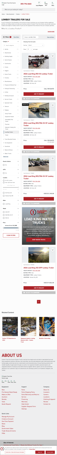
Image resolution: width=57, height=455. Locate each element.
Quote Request (6, 404)
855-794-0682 (26, 4)
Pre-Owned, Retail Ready (9, 392)
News (3, 424)
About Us (46, 390)
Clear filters (16, 37)
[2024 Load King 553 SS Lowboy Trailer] (38, 61)
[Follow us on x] (6, 381)
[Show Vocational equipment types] (3, 146)
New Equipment (10, 14)
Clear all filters (50, 37)
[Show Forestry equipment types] (3, 77)
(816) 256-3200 (36, 76)
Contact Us (46, 404)
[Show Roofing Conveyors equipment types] (3, 95)
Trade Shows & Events (9, 431)
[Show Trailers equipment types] (3, 110)
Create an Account (7, 419)
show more (51, 31)
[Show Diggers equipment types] (3, 70)
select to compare (32, 98)
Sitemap (24, 409)
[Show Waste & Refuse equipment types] (3, 150)
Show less (5, 156)
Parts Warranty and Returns (30, 394)
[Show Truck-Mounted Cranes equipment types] (3, 139)
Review (45, 402)
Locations (46, 397)
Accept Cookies (50, 452)
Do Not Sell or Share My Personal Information (15, 452)
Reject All (40, 452)
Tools (3, 402)
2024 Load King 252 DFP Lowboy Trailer (39, 268)
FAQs (3, 433)
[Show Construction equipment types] (3, 63)
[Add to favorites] (52, 56)
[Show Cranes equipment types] (3, 67)
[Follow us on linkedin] (9, 381)
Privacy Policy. (32, 449)
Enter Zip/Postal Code (10, 182)
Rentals (4, 399)
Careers (45, 394)
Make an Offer (6, 394)
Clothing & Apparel (49, 399)
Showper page (30, 49)
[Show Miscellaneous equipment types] (3, 81)
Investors (46, 392)
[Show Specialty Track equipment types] (3, 102)
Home (3, 14)
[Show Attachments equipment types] (3, 52)
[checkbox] (3, 165)
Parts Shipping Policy (28, 392)
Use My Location (8, 180)
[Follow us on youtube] (15, 381)
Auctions (4, 397)
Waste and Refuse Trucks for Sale (31, 445)
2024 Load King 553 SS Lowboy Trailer (38, 74)
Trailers (18, 14)
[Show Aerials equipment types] (3, 49)
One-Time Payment (8, 421)
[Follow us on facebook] (3, 381)
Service (24, 397)
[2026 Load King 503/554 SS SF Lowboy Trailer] (38, 163)
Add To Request (39, 94)
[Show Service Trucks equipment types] (3, 99)
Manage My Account (8, 417)
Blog (3, 426)
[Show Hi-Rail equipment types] (3, 92)
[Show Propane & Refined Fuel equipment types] (3, 85)
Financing (25, 399)
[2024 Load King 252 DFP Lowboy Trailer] (38, 255)
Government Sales (7, 428)
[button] (31, 37)
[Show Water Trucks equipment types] (3, 153)
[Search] (3, 9)
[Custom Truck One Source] (9, 4)
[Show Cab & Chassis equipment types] (3, 60)
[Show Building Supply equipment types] (3, 56)
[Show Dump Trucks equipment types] (3, 74)
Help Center (25, 404)
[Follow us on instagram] (12, 381)
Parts (23, 390)
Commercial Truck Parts (11, 445)
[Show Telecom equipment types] (3, 106)
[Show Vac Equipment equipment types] (3, 142)
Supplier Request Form (29, 406)
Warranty (24, 402)
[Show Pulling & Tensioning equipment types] (3, 88)
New (3, 390)
